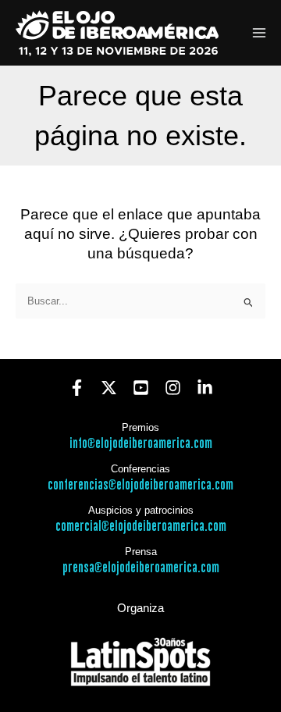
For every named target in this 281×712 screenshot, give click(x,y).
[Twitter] (109, 387)
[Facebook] (77, 387)
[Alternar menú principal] (259, 33)
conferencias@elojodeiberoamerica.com (140, 485)
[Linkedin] (205, 387)
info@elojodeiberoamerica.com (140, 443)
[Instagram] (173, 387)
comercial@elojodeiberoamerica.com (140, 526)
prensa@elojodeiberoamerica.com (140, 568)
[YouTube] (141, 387)
